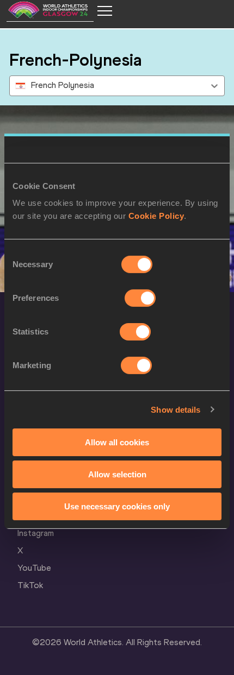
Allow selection (117, 474)
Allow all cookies (117, 442)
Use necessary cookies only (117, 505)
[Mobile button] (104, 11)
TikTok (30, 585)
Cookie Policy (156, 215)
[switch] (140, 298)
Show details (175, 409)
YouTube (34, 568)
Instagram (35, 533)
